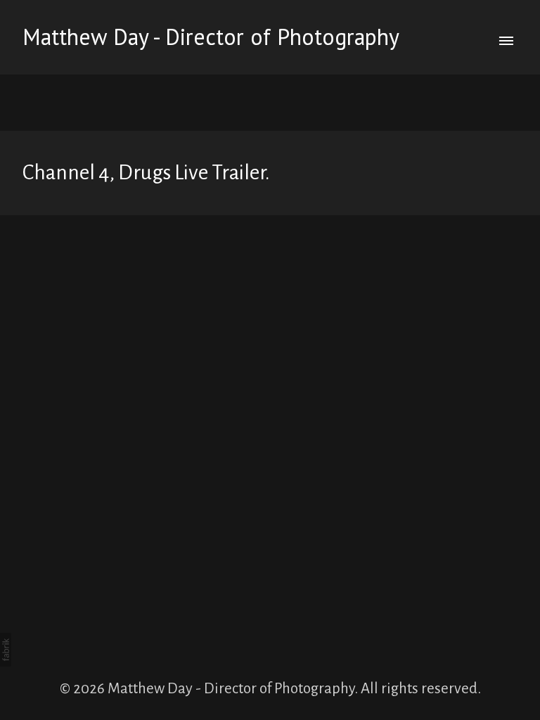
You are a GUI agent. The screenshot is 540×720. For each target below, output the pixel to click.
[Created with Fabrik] (5, 650)
